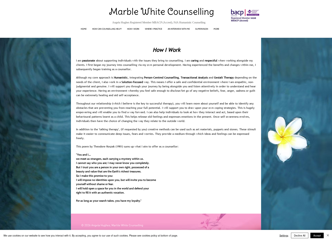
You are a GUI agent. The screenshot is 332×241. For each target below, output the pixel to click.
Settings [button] (283, 235)
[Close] (328, 235)
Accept (317, 235)
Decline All (299, 235)
